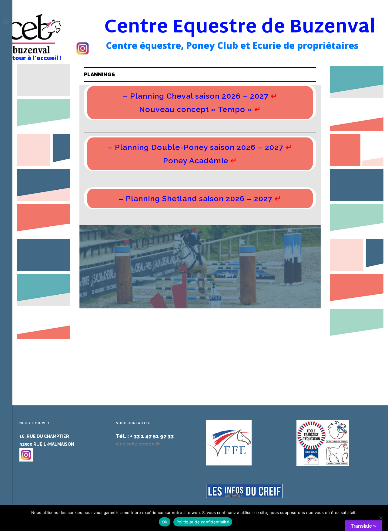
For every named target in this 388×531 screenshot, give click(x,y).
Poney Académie (195, 160)
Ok (164, 521)
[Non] (380, 518)
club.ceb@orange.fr (138, 443)
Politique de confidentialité (202, 521)
